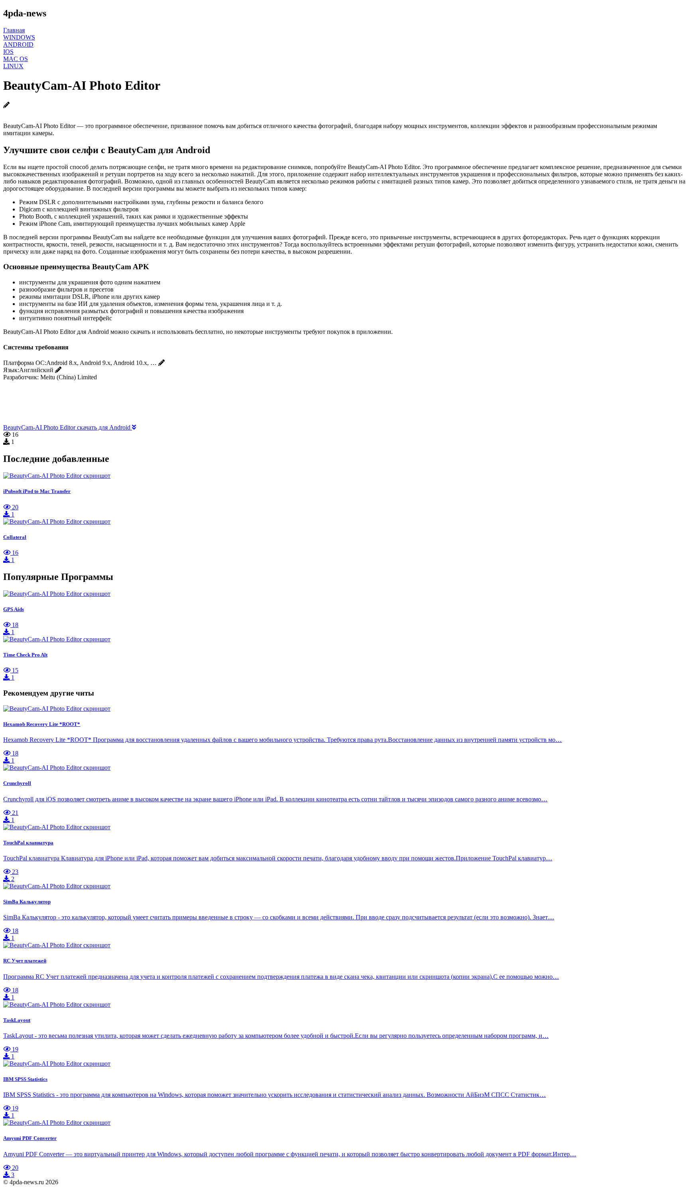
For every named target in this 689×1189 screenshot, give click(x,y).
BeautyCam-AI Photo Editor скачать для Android (67, 427)
